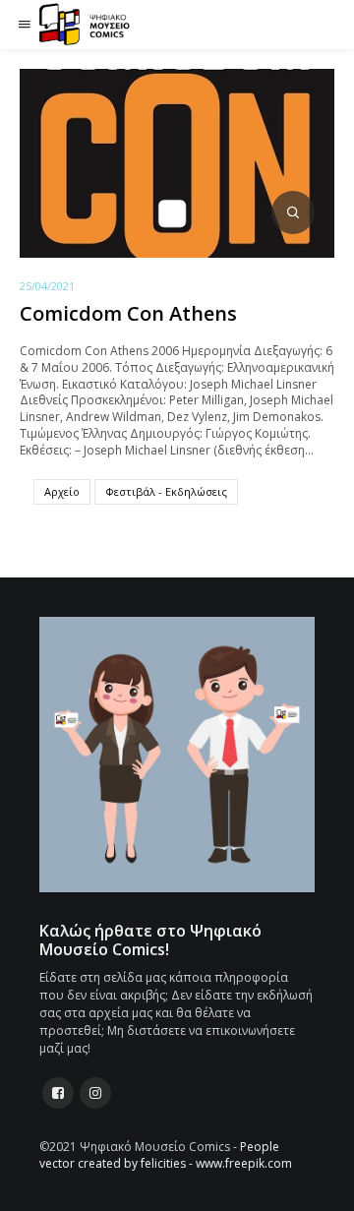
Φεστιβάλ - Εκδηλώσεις (166, 491)
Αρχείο (62, 491)
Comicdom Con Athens (128, 313)
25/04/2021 (47, 285)
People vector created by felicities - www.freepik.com (165, 1155)
